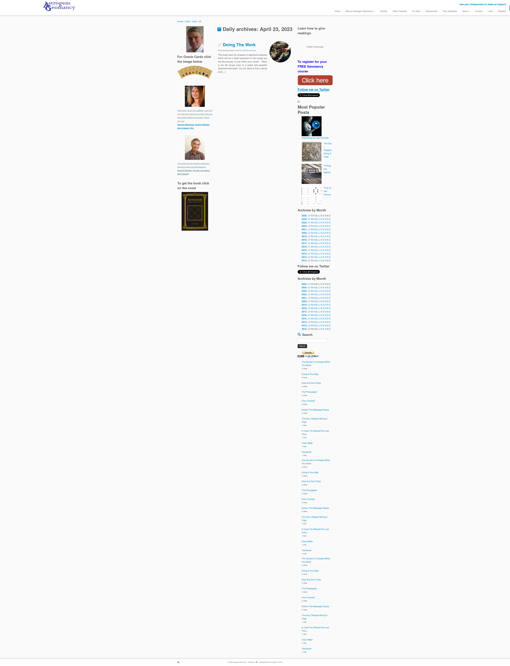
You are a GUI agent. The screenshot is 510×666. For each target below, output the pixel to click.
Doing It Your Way (310, 374)
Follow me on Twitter (314, 89)
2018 (304, 239)
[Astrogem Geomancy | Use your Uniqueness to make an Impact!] (59, 6)
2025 (304, 215)
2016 (304, 246)
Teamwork (306, 451)
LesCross (252, 50)
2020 (304, 232)
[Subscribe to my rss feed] (179, 662)
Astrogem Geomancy (240, 662)
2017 (304, 243)
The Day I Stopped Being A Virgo (328, 150)
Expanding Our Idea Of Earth (315, 137)
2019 (304, 236)
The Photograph (309, 391)
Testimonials (431, 11)
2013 (304, 257)
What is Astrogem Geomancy (359, 11)
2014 (304, 253)
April (194, 21)
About (465, 11)
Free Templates (450, 11)
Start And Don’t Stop (311, 382)
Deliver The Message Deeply (315, 409)
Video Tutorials (399, 11)
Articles (383, 11)
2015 (304, 250)
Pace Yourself (308, 400)
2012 (304, 260)
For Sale (416, 11)
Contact (478, 11)
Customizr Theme (276, 662)
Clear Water (307, 443)
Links (490, 11)
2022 (304, 225)
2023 (187, 21)
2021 (304, 229)
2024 (304, 219)
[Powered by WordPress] (257, 661)
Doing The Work (239, 44)
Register (502, 11)
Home (337, 11)
